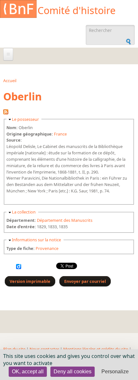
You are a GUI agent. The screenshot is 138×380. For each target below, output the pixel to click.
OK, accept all (28, 371)
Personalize (115, 371)
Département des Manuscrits (64, 220)
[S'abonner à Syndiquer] (5, 113)
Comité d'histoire (77, 10)
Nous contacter (44, 349)
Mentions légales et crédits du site (95, 349)
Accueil (9, 80)
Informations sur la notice (36, 240)
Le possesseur (25, 119)
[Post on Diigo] (18, 267)
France (60, 134)
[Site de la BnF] (18, 10)
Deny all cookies (72, 371)
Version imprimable (30, 281)
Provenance (47, 248)
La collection (24, 212)
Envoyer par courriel (85, 281)
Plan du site (14, 349)
